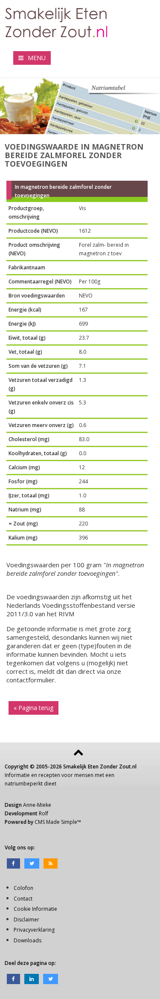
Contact (23, 898)
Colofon (23, 888)
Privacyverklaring (34, 929)
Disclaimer (26, 919)
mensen (83, 775)
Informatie (17, 775)
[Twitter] (31, 862)
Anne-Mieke (37, 804)
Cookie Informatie (35, 908)
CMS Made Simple (56, 822)
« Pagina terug (33, 708)
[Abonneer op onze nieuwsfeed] (50, 862)
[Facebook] (13, 862)
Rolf (43, 813)
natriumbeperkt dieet (30, 783)
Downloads (27, 940)
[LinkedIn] (31, 978)
